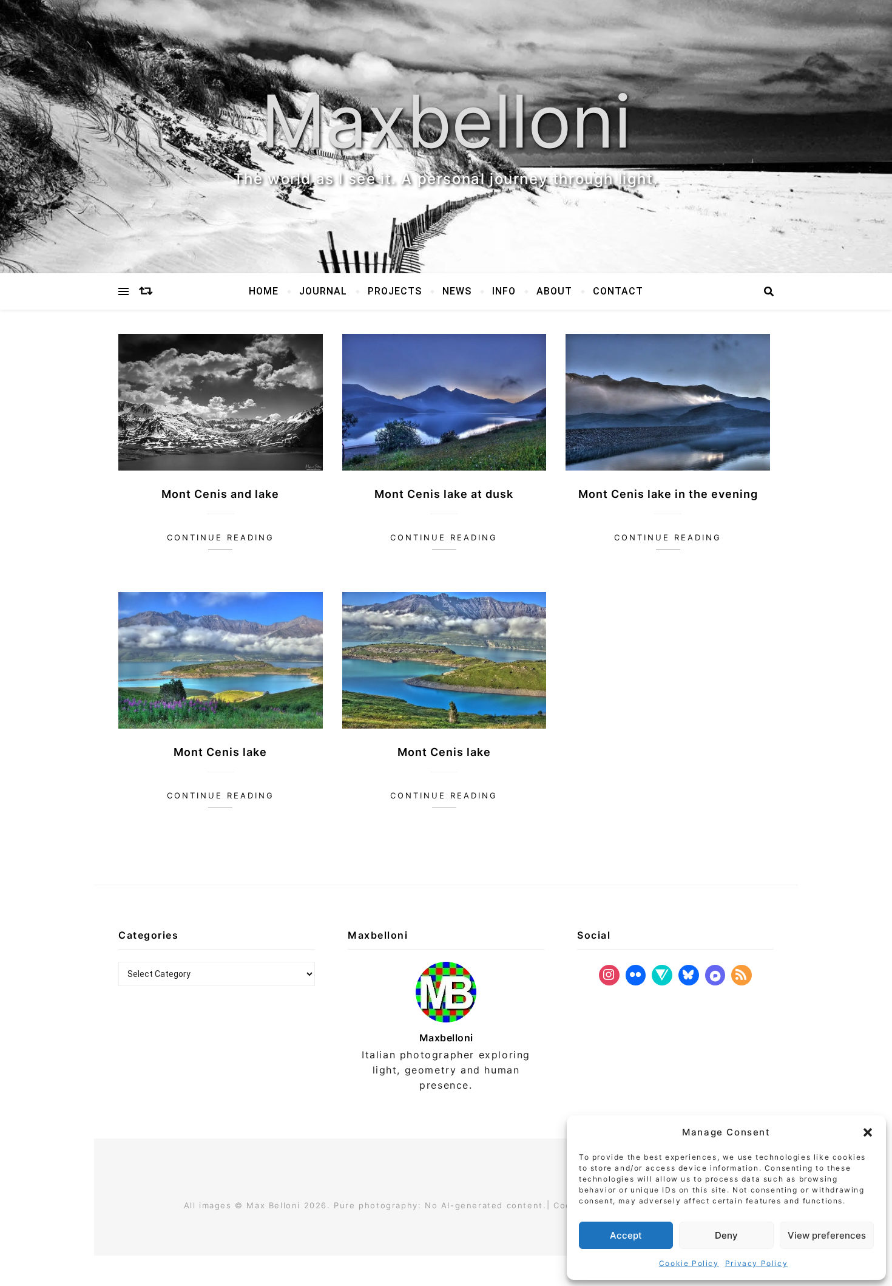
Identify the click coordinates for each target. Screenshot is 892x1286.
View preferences (827, 1235)
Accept (626, 1235)
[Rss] (741, 975)
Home (264, 291)
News (456, 291)
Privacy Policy (756, 1263)
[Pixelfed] (715, 975)
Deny (726, 1235)
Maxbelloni (446, 121)
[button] (868, 1132)
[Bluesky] (688, 975)
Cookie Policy (689, 1263)
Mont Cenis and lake (220, 494)
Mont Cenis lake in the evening (668, 494)
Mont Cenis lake (220, 752)
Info (504, 291)
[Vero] (662, 975)
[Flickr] (636, 975)
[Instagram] (609, 975)
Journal (323, 291)
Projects (395, 291)
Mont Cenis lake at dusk (443, 494)
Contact (618, 291)
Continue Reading (220, 537)
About (554, 291)
